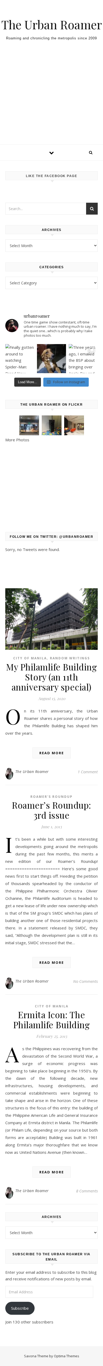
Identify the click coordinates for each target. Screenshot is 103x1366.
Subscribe (20, 1308)
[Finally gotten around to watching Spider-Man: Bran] (19, 358)
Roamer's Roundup (51, 796)
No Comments (85, 981)
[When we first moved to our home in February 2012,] (51, 358)
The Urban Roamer (51, 24)
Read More (51, 753)
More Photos (17, 439)
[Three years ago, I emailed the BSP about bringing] (83, 358)
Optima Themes (66, 1356)
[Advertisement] (51, 102)
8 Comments (87, 1190)
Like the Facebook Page (51, 176)
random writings (70, 658)
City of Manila (30, 658)
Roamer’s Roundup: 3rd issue (51, 810)
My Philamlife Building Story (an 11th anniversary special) (51, 677)
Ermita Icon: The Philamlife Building (51, 1019)
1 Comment (88, 771)
